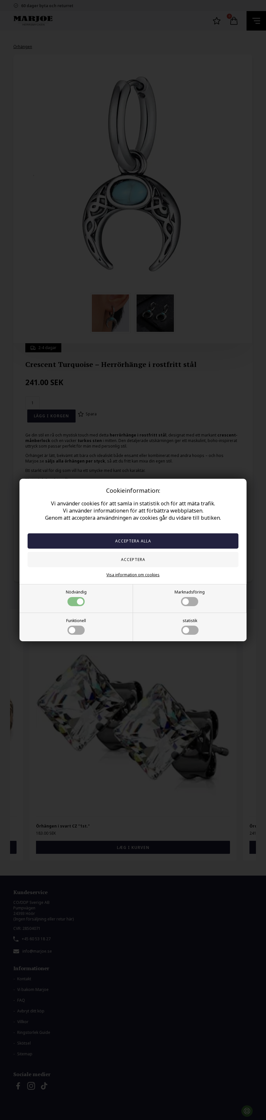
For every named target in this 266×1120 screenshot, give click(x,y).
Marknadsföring (190, 592)
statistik (190, 620)
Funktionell (76, 620)
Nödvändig (76, 592)
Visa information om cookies (133, 575)
